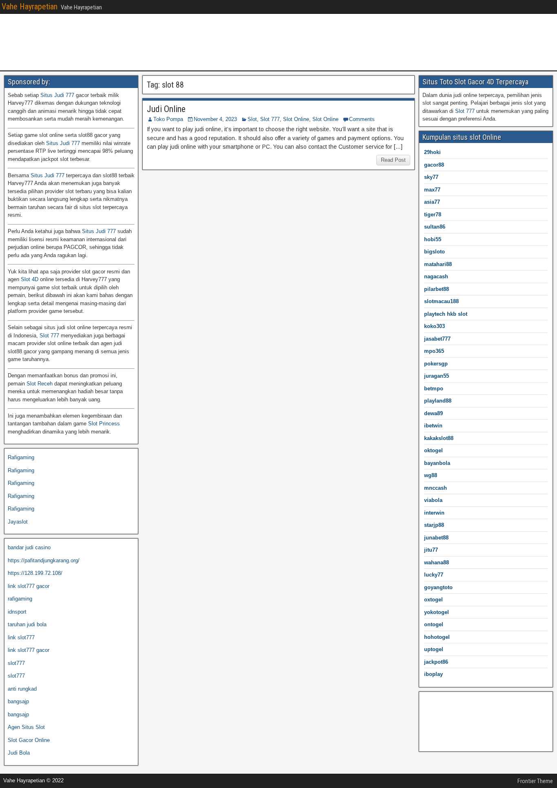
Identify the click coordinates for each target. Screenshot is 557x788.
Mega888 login (439, 726)
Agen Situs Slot (26, 727)
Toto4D (430, 713)
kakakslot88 (438, 438)
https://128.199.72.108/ (35, 573)
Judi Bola (19, 753)
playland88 (437, 401)
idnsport (17, 612)
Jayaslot (18, 522)
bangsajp (18, 701)
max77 (432, 190)
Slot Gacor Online (29, 740)
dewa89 (433, 413)
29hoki (432, 152)
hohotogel (437, 637)
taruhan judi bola (27, 624)
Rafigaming (21, 457)
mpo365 (434, 351)
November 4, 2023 (215, 119)
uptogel (433, 649)
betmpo (433, 388)
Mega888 (433, 701)
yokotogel (436, 612)
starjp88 (434, 525)
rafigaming (20, 599)
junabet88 (436, 538)
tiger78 (432, 214)
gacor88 (434, 165)
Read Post (393, 160)
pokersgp (436, 364)
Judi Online (166, 109)
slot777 (16, 663)
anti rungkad (22, 689)
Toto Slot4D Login (443, 739)
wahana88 (436, 562)
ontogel (433, 624)
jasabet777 (437, 339)
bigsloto (434, 252)
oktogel (433, 450)
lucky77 (433, 575)
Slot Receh (40, 384)
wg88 (430, 475)
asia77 (432, 202)
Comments (362, 119)
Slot (252, 119)
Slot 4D (29, 279)
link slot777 (21, 637)
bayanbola (437, 463)
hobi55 (432, 239)
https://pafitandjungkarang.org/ (44, 560)
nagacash (436, 276)
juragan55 (436, 376)
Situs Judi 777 (57, 95)
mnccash (435, 488)
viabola (433, 500)
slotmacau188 (441, 301)
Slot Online (296, 119)
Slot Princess (104, 423)
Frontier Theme (535, 781)
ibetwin (433, 426)
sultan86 (434, 227)
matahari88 (438, 264)
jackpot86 (436, 662)
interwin (434, 513)
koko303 (434, 326)
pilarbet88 (436, 289)
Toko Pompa (168, 119)
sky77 (431, 177)
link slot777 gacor (28, 586)
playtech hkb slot (445, 314)
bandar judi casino (29, 547)
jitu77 (431, 550)
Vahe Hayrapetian (29, 6)
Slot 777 (270, 119)
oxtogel (433, 600)
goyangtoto (438, 587)
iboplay (433, 674)
